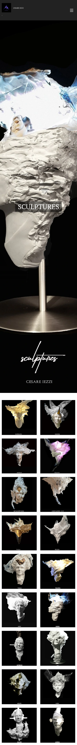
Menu (71, 10)
